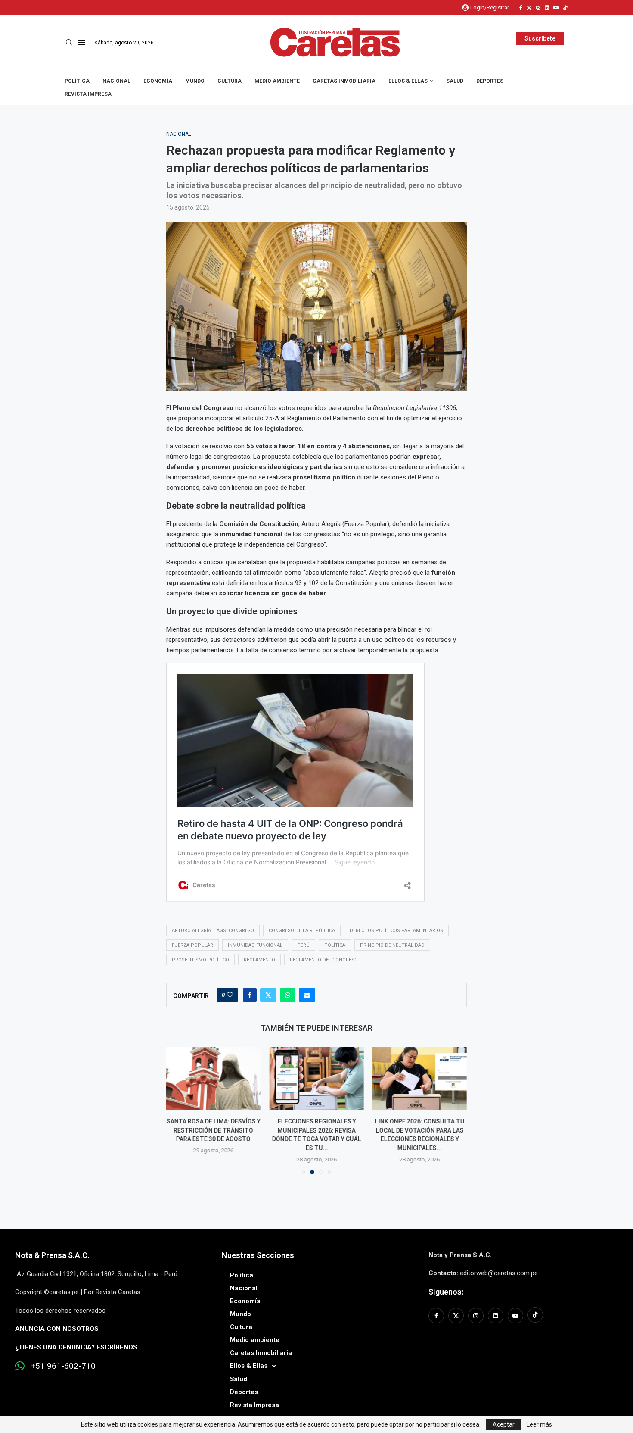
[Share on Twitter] (268, 995)
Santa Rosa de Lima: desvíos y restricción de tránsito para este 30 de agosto (214, 1130)
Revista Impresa (88, 94)
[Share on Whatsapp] (287, 995)
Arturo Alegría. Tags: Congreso (213, 930)
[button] (178, 1110)
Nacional (116, 81)
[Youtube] (556, 8)
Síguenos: (445, 1291)
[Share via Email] (307, 995)
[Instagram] (538, 8)
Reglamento (259, 960)
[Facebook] (521, 8)
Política (77, 81)
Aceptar (504, 1424)
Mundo (195, 81)
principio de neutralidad (392, 945)
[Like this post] (230, 995)
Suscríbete (539, 38)
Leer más (539, 1424)
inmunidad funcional (255, 945)
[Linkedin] (546, 8)
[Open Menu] (81, 43)
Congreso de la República (302, 930)
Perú (303, 945)
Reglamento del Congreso (324, 960)
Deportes (489, 81)
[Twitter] (529, 8)
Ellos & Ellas (408, 81)
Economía (157, 81)
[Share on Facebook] (250, 995)
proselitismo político (200, 960)
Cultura (229, 81)
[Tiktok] (565, 8)
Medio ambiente (277, 81)
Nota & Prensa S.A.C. (52, 1255)
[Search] (69, 42)
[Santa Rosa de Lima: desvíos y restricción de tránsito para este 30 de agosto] (213, 1078)
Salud (454, 81)
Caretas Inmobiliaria (344, 81)
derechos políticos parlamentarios (396, 930)
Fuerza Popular (192, 945)
